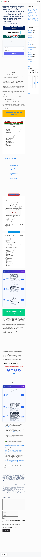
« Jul (29, 93)
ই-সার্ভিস (29, 40)
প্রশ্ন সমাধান (30, 57)
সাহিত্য (29, 66)
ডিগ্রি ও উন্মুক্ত (30, 52)
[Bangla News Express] (4, 1)
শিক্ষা (4, 470)
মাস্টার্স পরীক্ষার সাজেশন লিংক (14, 165)
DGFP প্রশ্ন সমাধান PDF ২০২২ (10, 475)
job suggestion (31, 34)
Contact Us (39, 552)
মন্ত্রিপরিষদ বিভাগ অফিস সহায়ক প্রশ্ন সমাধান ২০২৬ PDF (13, 426)
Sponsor (24, 553)
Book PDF (30, 32)
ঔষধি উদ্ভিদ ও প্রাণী (31, 47)
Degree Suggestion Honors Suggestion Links (14, 173)
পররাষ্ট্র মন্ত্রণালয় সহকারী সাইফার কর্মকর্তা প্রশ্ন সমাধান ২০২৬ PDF (14, 445)
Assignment (30, 30)
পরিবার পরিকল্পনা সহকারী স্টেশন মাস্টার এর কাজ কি (10, 487)
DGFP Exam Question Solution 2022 (10, 472)
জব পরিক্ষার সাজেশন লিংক (13, 180)
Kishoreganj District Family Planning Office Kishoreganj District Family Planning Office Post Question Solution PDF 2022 (13, 481)
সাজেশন (29, 64)
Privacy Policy (20, 553)
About (35, 552)
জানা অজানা (29, 51)
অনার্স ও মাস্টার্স (30, 39)
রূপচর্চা (29, 59)
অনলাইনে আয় (30, 37)
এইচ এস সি (29, 44)
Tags (27, 553)
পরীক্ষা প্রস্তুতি (10, 470)
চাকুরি (14, 374)
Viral (29, 35)
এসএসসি (29, 46)
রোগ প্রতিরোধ (30, 61)
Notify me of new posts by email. (9, 527)
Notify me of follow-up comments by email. (11, 524)
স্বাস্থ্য (29, 68)
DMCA (17, 553)
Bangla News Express (16, 552)
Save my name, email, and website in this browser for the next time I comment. (14, 521)
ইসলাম (29, 42)
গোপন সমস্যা (30, 49)
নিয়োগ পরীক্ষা (6, 470)
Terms (14, 553)
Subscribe (14, 53)
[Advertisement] (13, 65)
